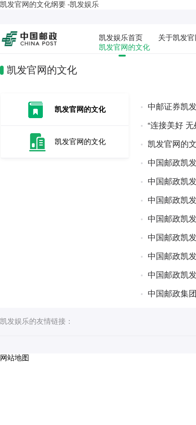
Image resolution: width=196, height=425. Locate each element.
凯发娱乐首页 (121, 37)
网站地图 (14, 358)
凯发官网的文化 (124, 47)
